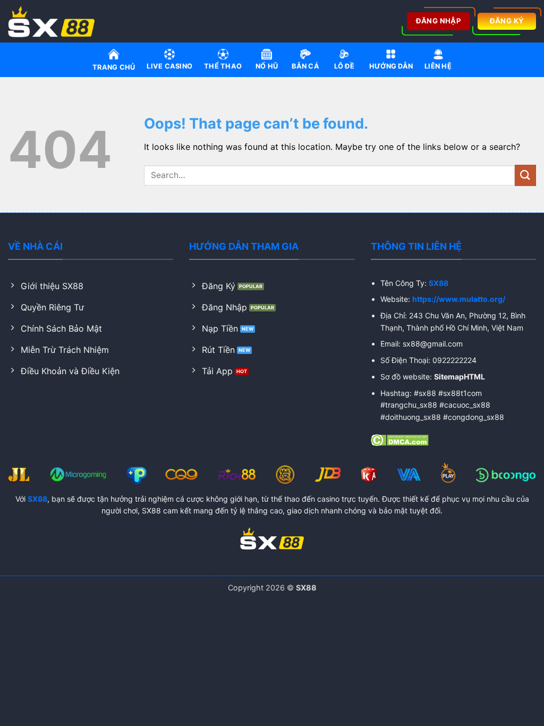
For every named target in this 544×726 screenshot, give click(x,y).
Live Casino (169, 66)
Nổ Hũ (267, 66)
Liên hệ (438, 66)
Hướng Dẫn (391, 66)
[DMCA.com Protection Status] (400, 439)
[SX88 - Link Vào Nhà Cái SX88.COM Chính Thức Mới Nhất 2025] (54, 21)
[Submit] (525, 175)
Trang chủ (113, 67)
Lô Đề (344, 66)
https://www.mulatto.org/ (458, 298)
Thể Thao (223, 66)
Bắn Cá (305, 66)
